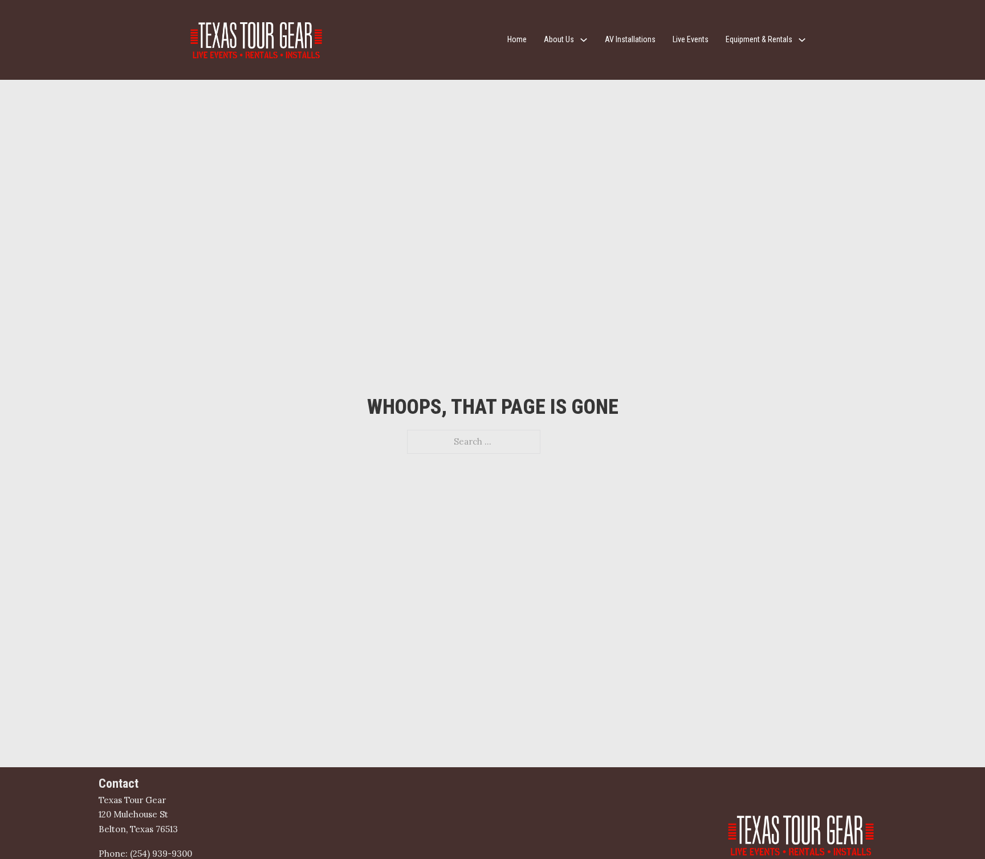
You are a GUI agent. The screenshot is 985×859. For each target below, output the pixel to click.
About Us (559, 39)
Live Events (691, 39)
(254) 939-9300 (161, 853)
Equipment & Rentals (759, 39)
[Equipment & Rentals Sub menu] (802, 40)
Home (517, 39)
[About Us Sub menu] (584, 40)
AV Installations (630, 39)
